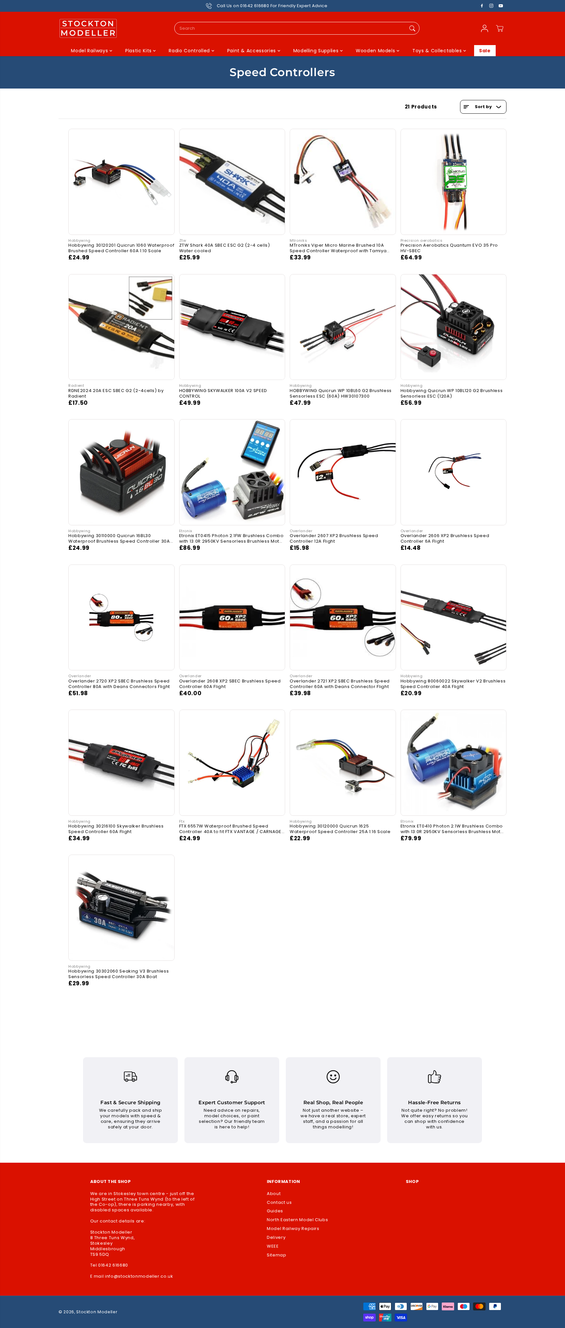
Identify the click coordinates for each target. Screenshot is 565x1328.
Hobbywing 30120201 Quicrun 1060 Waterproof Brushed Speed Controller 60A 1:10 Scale (121, 248)
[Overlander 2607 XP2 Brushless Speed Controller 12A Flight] (343, 472)
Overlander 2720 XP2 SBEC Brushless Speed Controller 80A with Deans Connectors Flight (119, 684)
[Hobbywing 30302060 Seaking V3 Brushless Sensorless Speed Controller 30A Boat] (121, 907)
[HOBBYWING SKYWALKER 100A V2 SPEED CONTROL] (232, 327)
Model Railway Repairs (293, 1229)
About (274, 1194)
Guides (275, 1211)
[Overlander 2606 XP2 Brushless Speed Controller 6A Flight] (453, 472)
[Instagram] (491, 6)
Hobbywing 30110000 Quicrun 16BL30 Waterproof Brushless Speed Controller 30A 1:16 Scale (119, 538)
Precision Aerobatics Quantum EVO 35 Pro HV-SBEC (449, 248)
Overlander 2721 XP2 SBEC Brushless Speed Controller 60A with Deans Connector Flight (340, 684)
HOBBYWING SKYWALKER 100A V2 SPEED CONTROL (223, 393)
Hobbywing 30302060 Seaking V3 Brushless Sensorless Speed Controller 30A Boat (118, 974)
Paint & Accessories (252, 50)
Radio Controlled (190, 50)
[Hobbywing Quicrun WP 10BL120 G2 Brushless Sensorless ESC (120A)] (453, 327)
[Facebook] (482, 6)
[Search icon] (412, 28)
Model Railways (90, 50)
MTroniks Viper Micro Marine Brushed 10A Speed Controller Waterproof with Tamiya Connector (338, 248)
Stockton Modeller (96, 1312)
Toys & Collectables (437, 50)
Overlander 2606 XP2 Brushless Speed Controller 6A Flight (445, 538)
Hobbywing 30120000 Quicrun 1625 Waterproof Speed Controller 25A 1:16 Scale (340, 829)
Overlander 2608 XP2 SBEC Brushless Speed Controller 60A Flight (230, 684)
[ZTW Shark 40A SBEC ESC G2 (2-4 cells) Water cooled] (232, 182)
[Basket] (499, 28)
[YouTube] (501, 6)
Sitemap (276, 1255)
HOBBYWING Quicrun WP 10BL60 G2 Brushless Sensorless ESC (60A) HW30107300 (341, 393)
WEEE (273, 1246)
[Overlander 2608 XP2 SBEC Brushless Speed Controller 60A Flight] (232, 617)
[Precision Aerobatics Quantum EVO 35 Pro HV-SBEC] (453, 182)
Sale (485, 50)
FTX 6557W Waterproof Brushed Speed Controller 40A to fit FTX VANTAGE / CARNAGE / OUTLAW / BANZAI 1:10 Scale (232, 829)
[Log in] (484, 28)
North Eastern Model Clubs (297, 1220)
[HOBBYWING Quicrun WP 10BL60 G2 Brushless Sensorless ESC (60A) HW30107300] (343, 327)
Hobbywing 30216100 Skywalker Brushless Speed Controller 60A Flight (116, 829)
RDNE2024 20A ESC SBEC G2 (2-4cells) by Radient (116, 393)
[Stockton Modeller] (88, 28)
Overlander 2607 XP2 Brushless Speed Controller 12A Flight (334, 538)
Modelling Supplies (316, 50)
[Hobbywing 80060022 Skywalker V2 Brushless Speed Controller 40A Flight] (453, 617)
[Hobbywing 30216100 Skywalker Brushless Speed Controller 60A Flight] (121, 762)
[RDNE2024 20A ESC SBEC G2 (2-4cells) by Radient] (121, 327)
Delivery (276, 1237)
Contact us (279, 1202)
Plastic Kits (139, 50)
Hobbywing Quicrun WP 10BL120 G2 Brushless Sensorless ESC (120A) (452, 393)
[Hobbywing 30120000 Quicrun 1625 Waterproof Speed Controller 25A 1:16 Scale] (343, 762)
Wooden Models (376, 50)
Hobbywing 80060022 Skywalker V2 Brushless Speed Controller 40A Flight (453, 684)
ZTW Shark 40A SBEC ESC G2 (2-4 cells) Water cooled (224, 248)
